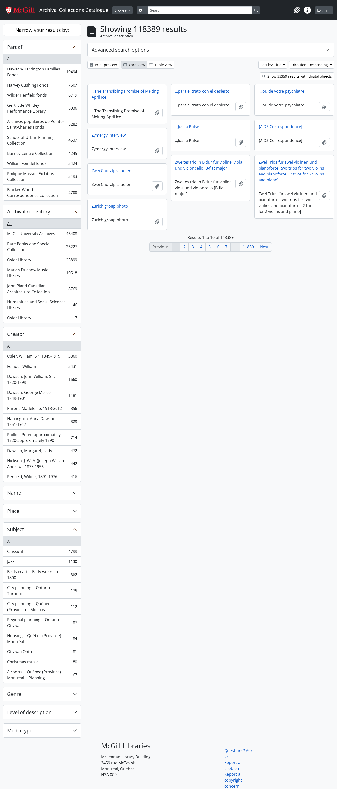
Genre (14, 694)
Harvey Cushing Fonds (42, 86)
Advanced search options (120, 49)
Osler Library (42, 261)
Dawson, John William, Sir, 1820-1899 (42, 379)
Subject (15, 529)
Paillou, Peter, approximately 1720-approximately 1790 (42, 437)
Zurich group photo (110, 206)
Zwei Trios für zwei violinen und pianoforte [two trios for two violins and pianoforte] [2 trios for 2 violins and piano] (291, 171)
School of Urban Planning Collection (42, 140)
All (9, 59)
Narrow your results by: (42, 30)
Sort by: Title (271, 64)
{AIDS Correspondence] (280, 126)
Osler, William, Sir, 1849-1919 (42, 357)
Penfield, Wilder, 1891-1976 (42, 478)
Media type (19, 730)
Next (264, 247)
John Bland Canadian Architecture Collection (42, 289)
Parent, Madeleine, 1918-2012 (42, 410)
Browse (121, 10)
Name (14, 493)
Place (13, 511)
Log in (322, 10)
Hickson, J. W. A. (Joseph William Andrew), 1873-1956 (42, 463)
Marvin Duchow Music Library (42, 273)
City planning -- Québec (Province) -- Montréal (42, 606)
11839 (248, 247)
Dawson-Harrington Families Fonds (42, 72)
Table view (163, 64)
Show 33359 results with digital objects (299, 76)
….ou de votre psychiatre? (282, 91)
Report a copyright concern (233, 780)
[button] (296, 10)
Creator (15, 334)
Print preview (105, 64)
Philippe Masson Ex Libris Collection (42, 176)
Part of (14, 47)
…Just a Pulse (187, 126)
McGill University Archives (42, 235)
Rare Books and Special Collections (42, 246)
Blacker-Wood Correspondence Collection (42, 192)
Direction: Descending (310, 64)
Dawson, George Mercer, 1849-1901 (42, 395)
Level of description (29, 712)
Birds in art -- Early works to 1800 (42, 574)
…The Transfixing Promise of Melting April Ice (125, 94)
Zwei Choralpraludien (111, 170)
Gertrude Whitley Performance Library (42, 108)
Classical (42, 553)
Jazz (42, 563)
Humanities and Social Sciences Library (42, 305)
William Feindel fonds (42, 165)
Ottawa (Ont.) (42, 653)
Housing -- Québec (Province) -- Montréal (42, 638)
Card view (136, 64)
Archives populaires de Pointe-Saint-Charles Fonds (42, 124)
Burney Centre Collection (42, 154)
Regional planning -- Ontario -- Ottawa (42, 622)
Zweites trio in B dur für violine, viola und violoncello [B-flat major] (208, 165)
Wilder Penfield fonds (42, 96)
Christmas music (42, 663)
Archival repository (28, 211)
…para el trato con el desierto (202, 91)
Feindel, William (42, 367)
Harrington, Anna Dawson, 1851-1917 (42, 421)
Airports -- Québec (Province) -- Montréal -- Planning (42, 675)
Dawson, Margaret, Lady (42, 452)
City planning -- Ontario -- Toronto (42, 590)
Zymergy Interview (109, 135)
